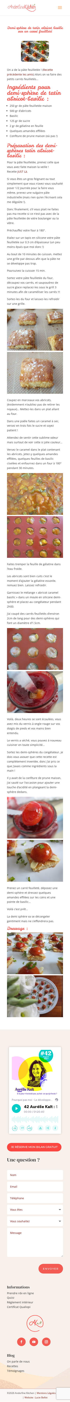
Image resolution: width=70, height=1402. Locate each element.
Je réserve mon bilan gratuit (34, 1147)
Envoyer (51, 1268)
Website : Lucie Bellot (35, 1397)
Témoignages (15, 1371)
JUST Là (22, 171)
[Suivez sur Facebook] (21, 1342)
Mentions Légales (46, 1393)
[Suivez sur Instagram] (46, 1342)
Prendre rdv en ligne (20, 1293)
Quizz (10, 1297)
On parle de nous (18, 1361)
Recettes (12, 1366)
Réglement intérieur (20, 1302)
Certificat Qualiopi (19, 1307)
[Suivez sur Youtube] (34, 1342)
